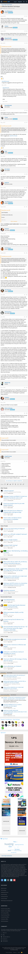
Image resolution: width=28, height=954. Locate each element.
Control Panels (4, 898)
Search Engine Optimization (15, 499)
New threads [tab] (9, 672)
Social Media (12, 546)
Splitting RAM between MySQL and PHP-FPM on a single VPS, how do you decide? (15, 569)
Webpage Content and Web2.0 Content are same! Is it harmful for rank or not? (15, 497)
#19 (26, 461)
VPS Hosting (10, 571)
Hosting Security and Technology (14, 492)
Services (8, 553)
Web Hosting (11, 530)
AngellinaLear (8, 456)
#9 (26, 174)
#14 (26, 294)
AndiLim (7, 182)
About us (15, 952)
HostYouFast (6, 608)
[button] (1, 1)
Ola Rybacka (8, 289)
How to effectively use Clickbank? (12, 666)
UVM (6, 151)
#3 (26, 43)
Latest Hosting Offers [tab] (5, 694)
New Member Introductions (13, 591)
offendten (5, 591)
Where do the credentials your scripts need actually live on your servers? (15, 576)
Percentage (6, 492)
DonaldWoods (8, 105)
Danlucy (5, 513)
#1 (26, 16)
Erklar (5, 553)
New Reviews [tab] (13, 694)
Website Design (11, 506)
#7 (26, 122)
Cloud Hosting (4, 894)
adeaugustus (8, 311)
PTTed (6, 117)
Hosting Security (4, 896)
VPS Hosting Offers (5, 913)
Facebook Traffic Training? (10, 545)
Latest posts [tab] (3, 672)
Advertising (13, 601)
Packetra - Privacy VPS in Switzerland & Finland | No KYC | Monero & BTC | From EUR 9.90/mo (14, 698)
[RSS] (21, 952)
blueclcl (5, 622)
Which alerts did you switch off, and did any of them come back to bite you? (15, 562)
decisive (5, 662)
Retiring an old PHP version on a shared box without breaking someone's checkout (15, 584)
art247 (5, 520)
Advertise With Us (6, 936)
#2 (26, 31)
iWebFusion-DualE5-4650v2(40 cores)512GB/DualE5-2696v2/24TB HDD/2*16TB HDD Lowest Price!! (15, 712)
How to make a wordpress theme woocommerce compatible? (12, 518)
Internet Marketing (10, 622)
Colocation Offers (4, 919)
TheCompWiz (6, 564)
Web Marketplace (4, 921)
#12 (26, 233)
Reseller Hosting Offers (5, 911)
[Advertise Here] (6, 821)
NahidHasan (8, 248)
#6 (26, 110)
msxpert (7, 228)
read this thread (13, 135)
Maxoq (5, 579)
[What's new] (24, 1)
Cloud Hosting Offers (5, 915)
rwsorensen (6, 530)
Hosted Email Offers (5, 917)
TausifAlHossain (4, 8)
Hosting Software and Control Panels (14, 586)
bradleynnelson (6, 647)
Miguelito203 (8, 38)
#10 (26, 187)
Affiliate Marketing (12, 640)
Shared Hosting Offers (14, 631)
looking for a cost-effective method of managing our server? (14, 652)
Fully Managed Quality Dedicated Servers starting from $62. (14, 606)
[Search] (26, 1)
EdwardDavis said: (5, 210)
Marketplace (5, 941)
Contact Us (5, 938)
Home (19, 952)
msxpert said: (4, 438)
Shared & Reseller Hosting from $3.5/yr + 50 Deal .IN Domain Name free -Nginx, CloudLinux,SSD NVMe (15, 628)
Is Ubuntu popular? (9, 490)
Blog (4, 934)
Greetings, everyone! (9, 590)
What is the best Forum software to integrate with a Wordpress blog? (13, 511)
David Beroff (6, 640)
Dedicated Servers (4, 892)
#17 (26, 402)
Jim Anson (7, 169)
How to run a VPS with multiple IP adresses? (15, 534)
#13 (26, 253)
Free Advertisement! (9, 599)
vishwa (6, 26)
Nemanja (5, 506)
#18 (26, 413)
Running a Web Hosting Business (15, 564)
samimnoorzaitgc (7, 601)
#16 (26, 387)
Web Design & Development (6, 900)
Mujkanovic (6, 571)
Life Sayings (6, 615)
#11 (26, 206)
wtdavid (5, 667)
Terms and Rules (9, 952)
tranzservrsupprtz (7, 654)
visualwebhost (6, 631)
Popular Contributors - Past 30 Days (10, 719)
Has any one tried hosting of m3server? (14, 528)
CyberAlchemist (7, 541)
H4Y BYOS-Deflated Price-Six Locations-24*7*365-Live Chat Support (12, 705)
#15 (26, 316)
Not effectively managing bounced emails (15, 639)
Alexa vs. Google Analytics (10, 540)
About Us (5, 932)
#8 (26, 156)
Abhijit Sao (7, 382)
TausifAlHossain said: (6, 46)
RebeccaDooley (8, 408)
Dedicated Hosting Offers (13, 608)
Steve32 (5, 586)
